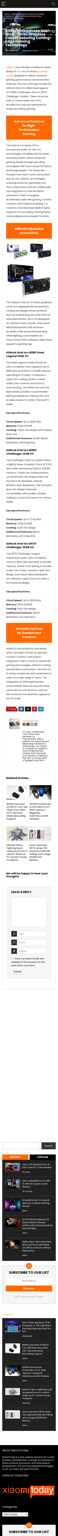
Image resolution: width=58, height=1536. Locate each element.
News (8, 27)
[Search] (53, 4)
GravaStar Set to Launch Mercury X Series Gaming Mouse (36, 1203)
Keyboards (27, 1336)
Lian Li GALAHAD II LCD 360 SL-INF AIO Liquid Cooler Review (36, 1183)
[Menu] (3, 4)
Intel (19, 71)
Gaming (25, 1403)
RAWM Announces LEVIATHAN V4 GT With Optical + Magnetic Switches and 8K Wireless (40, 811)
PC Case (26, 1172)
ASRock (10, 67)
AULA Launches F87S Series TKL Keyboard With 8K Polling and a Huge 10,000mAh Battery (40, 852)
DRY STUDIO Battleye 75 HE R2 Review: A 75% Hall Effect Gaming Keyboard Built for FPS (36, 1327)
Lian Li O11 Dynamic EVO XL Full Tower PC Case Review (37, 1166)
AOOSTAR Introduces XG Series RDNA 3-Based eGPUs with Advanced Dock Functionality (37, 1224)
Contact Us (8, 1475)
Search (6, 1140)
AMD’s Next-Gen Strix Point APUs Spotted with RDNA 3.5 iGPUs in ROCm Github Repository (37, 1246)
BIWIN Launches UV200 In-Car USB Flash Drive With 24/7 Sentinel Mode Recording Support (17, 811)
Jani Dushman (11, 50)
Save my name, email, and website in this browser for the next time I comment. (28, 962)
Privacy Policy (22, 1475)
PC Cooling (27, 1191)
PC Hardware (18, 27)
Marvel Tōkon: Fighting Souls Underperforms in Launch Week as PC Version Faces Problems (17, 852)
